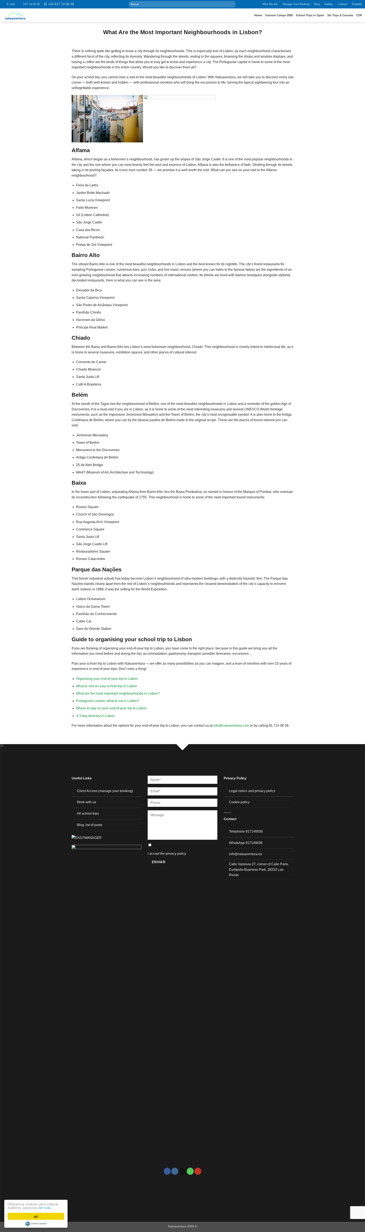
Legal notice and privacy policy (252, 791)
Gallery (328, 4)
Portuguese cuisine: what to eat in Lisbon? (107, 701)
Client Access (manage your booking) (105, 791)
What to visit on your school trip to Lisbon (106, 686)
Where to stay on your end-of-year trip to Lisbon (111, 708)
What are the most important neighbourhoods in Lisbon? (118, 693)
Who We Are (270, 4)
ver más (44, 1207)
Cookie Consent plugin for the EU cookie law (35, 1223)
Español (357, 4)
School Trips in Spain (310, 15)
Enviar (159, 862)
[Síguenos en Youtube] (197, 1171)
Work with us (86, 802)
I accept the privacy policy (167, 853)
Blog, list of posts (89, 825)
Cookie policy (239, 802)
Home (258, 15)
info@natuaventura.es (245, 854)
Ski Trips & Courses (340, 15)
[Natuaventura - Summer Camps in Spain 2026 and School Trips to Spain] (15, 15)
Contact (342, 4)
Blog (317, 4)
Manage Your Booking (296, 4)
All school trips (88, 813)
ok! (36, 1216)
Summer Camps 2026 (279, 15)
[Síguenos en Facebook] (167, 1171)
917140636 (254, 831)
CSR (359, 15)
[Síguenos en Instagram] (174, 1171)
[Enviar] (232, 4)
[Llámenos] (190, 1171)
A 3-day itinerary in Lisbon (95, 716)
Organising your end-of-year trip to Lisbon (107, 678)
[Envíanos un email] (182, 1171)
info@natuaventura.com (231, 725)
